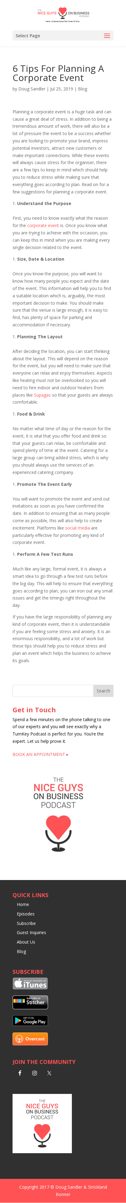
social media (77, 528)
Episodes (26, 914)
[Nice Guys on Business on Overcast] (30, 1044)
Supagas (42, 395)
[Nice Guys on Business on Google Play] (30, 1024)
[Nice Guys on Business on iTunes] (30, 988)
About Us (26, 942)
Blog (82, 89)
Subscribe (26, 923)
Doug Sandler (31, 89)
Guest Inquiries (31, 932)
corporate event (43, 225)
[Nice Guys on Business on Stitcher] (30, 1007)
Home (23, 904)
